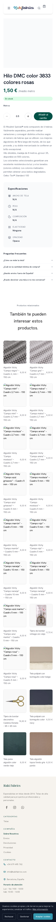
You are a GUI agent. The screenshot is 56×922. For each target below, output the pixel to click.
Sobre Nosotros (11, 833)
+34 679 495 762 (14, 864)
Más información (40, 909)
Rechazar (9, 916)
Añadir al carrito (43, 116)
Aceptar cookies (43, 916)
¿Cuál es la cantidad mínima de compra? (28, 266)
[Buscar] (39, 8)
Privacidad (8, 847)
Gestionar (24, 916)
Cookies (7, 852)
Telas (6, 821)
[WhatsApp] (23, 807)
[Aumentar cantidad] (28, 116)
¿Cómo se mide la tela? (28, 260)
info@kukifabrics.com (17, 871)
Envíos (6, 838)
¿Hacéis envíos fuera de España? (28, 273)
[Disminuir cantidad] (6, 116)
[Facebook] (6, 807)
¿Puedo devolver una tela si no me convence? (28, 279)
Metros (6, 105)
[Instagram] (14, 807)
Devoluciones (9, 843)
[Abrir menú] (9, 8)
